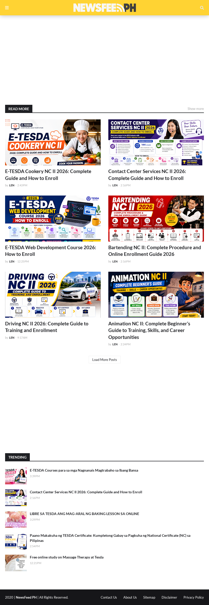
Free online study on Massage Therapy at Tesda (66, 557)
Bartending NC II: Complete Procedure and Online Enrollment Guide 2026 (154, 250)
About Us (130, 597)
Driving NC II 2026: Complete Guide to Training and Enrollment (46, 327)
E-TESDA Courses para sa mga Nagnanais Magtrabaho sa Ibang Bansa (84, 470)
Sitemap (149, 597)
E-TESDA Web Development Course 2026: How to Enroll (50, 250)
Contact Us (109, 597)
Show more (196, 109)
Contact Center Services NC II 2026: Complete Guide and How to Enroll (147, 174)
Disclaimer (169, 597)
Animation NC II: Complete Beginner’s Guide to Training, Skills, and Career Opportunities (149, 330)
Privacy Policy (194, 597)
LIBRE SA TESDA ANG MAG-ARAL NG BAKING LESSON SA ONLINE (84, 513)
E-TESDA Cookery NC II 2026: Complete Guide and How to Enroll (48, 174)
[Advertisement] (104, 60)
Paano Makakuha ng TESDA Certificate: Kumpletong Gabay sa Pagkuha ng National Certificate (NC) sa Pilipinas (110, 538)
